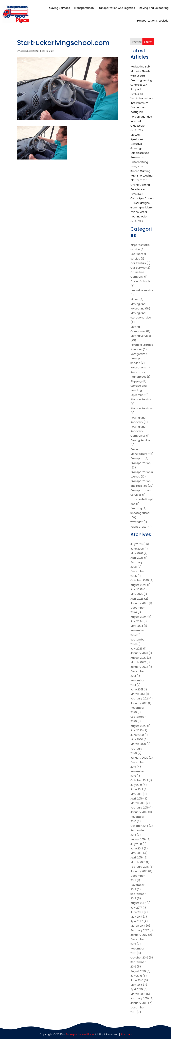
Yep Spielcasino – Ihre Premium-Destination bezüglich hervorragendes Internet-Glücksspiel (141, 112)
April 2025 (136, 599)
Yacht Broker (139, 527)
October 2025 (139, 580)
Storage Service (140, 399)
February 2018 (139, 867)
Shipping (136, 381)
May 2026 (136, 553)
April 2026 (136, 558)
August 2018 (138, 839)
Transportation (84, 8)
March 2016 (137, 994)
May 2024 (136, 626)
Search (148, 41)
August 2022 (138, 658)
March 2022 (138, 662)
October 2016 (139, 958)
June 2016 (136, 980)
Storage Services (141, 408)
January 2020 (139, 758)
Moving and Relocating (153, 8)
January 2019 (138, 812)
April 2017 (136, 921)
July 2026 (136, 544)
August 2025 (138, 585)
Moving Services (59, 8)
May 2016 (136, 985)
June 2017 (136, 912)
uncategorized (139, 513)
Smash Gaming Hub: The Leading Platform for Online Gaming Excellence (141, 180)
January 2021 (138, 703)
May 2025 (136, 594)
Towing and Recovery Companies (137, 431)
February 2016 (139, 998)
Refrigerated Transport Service (138, 358)
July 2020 (136, 730)
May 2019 (136, 794)
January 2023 (139, 653)
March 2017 (137, 926)
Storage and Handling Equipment (138, 390)
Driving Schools (140, 281)
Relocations (138, 367)
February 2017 (139, 930)
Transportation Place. (80, 1034)
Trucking (136, 508)
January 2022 (139, 667)
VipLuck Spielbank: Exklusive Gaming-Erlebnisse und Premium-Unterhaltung (139, 148)
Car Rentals (138, 263)
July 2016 (136, 976)
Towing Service (140, 440)
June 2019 (136, 789)
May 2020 (136, 739)
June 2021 (136, 689)
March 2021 (137, 694)
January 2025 (139, 603)
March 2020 (138, 744)
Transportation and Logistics (116, 8)
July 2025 (136, 589)
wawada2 (136, 522)
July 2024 (136, 621)
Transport (137, 458)
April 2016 (136, 989)
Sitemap (126, 1034)
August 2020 (138, 726)
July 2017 (136, 908)
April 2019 (136, 799)
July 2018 (136, 844)
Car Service (138, 268)
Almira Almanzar (29, 51)
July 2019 (136, 785)
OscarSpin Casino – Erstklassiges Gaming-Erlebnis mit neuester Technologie (141, 207)
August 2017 (138, 903)
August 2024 (138, 617)
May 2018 (136, 853)
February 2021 (139, 698)
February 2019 (139, 808)
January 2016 (138, 1003)
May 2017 (136, 917)
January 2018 (138, 871)
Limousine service (141, 290)
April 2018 (136, 857)
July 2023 (136, 649)
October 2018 (139, 826)
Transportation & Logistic (151, 21)
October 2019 (139, 780)
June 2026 (137, 549)
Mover (134, 299)
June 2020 (137, 735)
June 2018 (136, 848)
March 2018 (137, 862)
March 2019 (137, 803)
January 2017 (138, 935)
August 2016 (138, 971)
